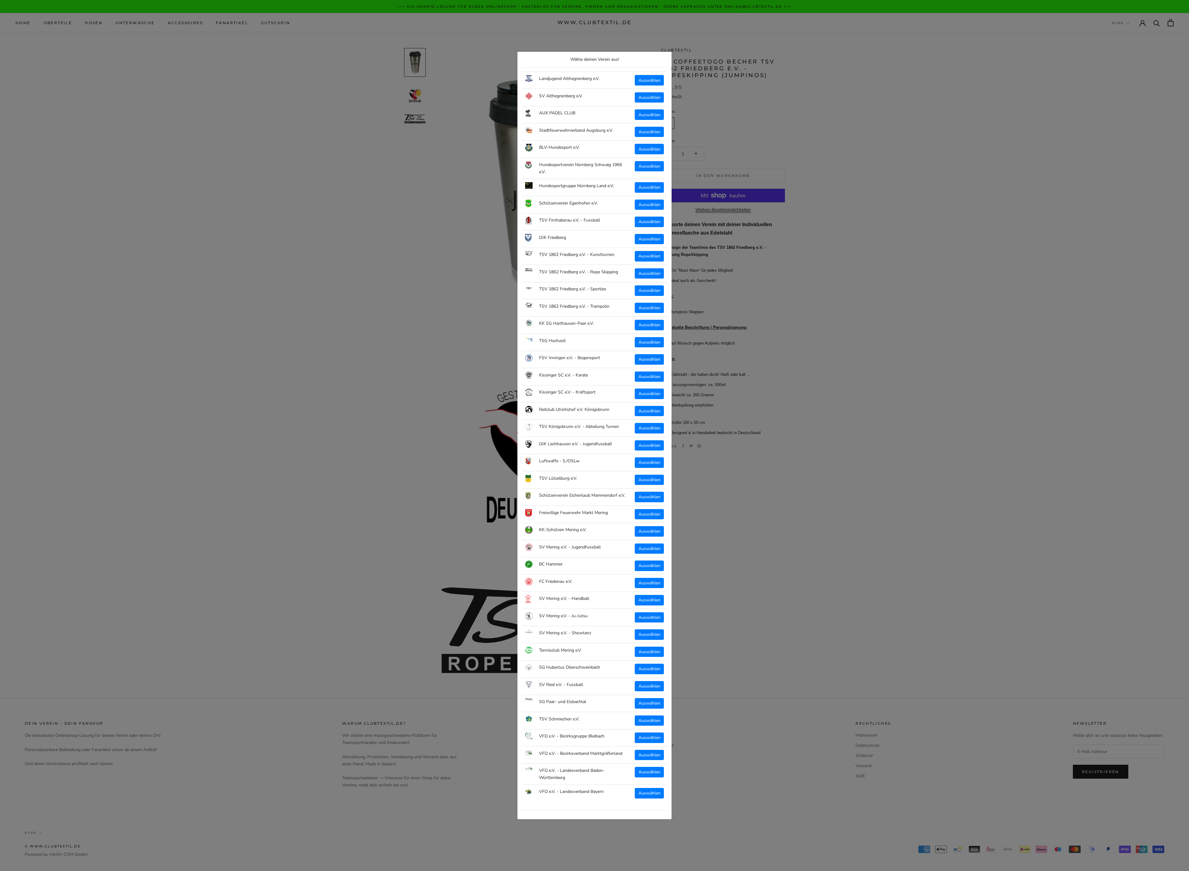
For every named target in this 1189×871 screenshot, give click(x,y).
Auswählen (649, 80)
